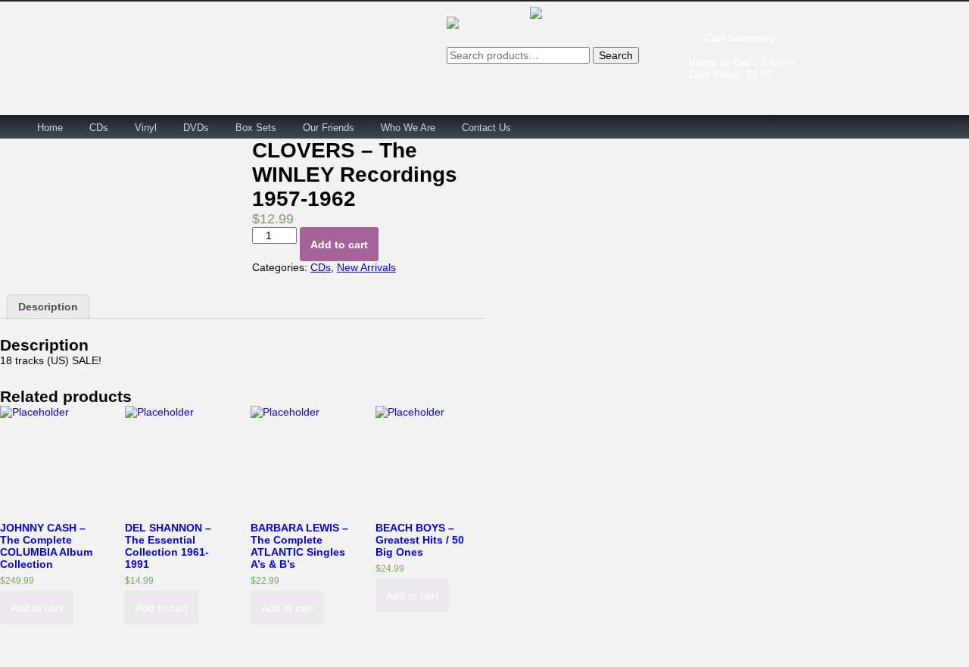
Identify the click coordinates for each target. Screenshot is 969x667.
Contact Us (486, 127)
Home (50, 127)
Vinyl (146, 127)
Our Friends (328, 127)
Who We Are (408, 127)
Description (48, 307)
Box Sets (255, 127)
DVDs (196, 127)
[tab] (48, 307)
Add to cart (339, 244)
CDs (98, 127)
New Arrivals (366, 267)
